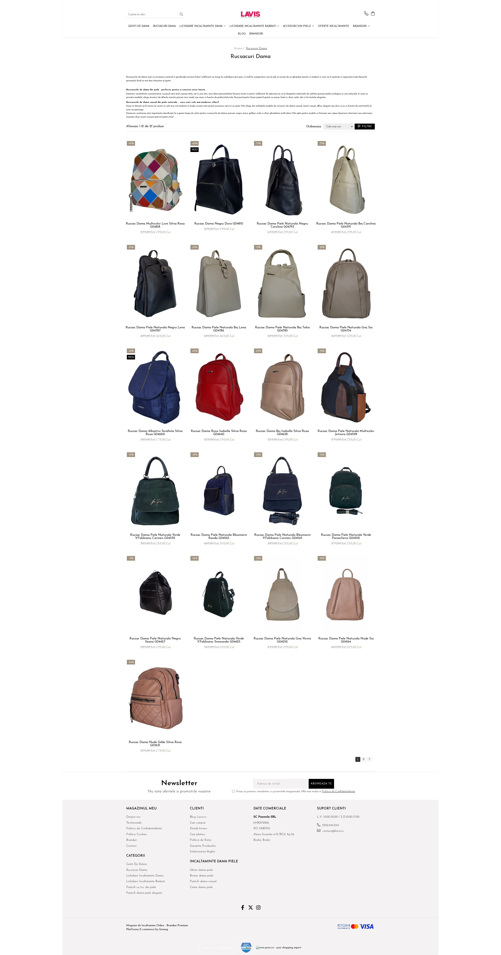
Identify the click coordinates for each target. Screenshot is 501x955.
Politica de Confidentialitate (338, 791)
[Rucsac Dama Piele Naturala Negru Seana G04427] (155, 594)
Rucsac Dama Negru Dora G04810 (218, 223)
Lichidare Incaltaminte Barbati (145, 881)
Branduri (360, 26)
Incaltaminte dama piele (214, 861)
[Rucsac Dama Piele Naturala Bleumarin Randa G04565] (219, 491)
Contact (131, 846)
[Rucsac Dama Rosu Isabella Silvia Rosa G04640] (219, 387)
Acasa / (239, 48)
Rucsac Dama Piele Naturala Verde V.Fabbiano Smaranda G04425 (219, 640)
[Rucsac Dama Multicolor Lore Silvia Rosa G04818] (155, 179)
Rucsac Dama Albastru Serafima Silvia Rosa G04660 (155, 433)
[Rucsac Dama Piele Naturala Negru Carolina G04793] (282, 179)
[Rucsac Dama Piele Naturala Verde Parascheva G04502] (346, 491)
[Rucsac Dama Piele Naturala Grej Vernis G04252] (282, 594)
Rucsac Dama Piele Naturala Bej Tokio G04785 (282, 329)
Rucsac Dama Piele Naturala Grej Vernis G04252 (282, 640)
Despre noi (133, 817)
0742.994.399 (330, 825)
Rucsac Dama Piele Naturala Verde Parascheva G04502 (346, 536)
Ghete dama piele (201, 870)
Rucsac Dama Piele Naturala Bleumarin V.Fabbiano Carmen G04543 (282, 536)
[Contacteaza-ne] (366, 13)
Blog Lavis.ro (198, 817)
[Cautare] (181, 15)
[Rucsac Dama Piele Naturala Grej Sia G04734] (346, 283)
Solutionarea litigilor (202, 851)
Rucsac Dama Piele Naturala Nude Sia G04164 (346, 640)
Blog (242, 34)
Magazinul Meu (141, 808)
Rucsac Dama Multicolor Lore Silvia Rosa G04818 (155, 225)
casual (299, 106)
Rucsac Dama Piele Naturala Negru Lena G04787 (155, 329)
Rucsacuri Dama (136, 870)
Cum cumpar (198, 822)
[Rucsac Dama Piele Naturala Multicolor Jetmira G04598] (346, 387)
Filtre (366, 126)
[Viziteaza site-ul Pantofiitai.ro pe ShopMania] (246, 947)
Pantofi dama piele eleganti (144, 893)
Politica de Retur (200, 840)
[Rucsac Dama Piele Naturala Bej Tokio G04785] (282, 283)
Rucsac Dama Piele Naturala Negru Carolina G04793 (282, 225)
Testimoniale (134, 822)
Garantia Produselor (203, 846)
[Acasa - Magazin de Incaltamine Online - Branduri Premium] (250, 15)
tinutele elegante (317, 97)
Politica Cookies (136, 834)
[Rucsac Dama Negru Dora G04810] (219, 179)
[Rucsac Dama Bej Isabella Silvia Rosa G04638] (282, 387)
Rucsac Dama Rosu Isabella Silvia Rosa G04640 (219, 433)
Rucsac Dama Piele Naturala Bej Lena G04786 (219, 329)
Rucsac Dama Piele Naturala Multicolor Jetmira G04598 (346, 433)
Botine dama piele (201, 875)
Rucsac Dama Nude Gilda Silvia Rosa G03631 (155, 744)
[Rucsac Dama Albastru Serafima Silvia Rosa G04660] (155, 387)
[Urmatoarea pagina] (369, 759)
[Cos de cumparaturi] (373, 13)
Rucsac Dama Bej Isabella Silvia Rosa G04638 (282, 433)
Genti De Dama (136, 864)
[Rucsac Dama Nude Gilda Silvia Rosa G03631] (155, 698)
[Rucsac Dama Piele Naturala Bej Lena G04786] (219, 283)
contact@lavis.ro (332, 831)
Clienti (197, 808)
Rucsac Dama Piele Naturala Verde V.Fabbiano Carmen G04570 (155, 536)
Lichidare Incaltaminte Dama (144, 875)
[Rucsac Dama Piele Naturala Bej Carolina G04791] (346, 179)
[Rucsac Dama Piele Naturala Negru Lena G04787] (155, 283)
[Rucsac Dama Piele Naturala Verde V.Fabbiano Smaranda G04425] (219, 594)
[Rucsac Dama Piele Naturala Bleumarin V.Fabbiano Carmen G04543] (282, 491)
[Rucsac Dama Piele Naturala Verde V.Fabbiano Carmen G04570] (155, 491)
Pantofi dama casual (203, 881)
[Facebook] (242, 908)
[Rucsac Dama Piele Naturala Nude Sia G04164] (346, 594)
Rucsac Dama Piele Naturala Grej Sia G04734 (345, 329)
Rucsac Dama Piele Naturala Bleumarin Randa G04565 (219, 536)
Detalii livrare (198, 828)
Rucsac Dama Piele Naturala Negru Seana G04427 (155, 640)
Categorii (135, 855)
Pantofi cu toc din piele (141, 887)
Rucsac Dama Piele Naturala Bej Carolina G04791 (346, 225)
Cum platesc (197, 834)
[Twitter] (250, 908)
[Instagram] (258, 908)
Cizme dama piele (201, 887)
